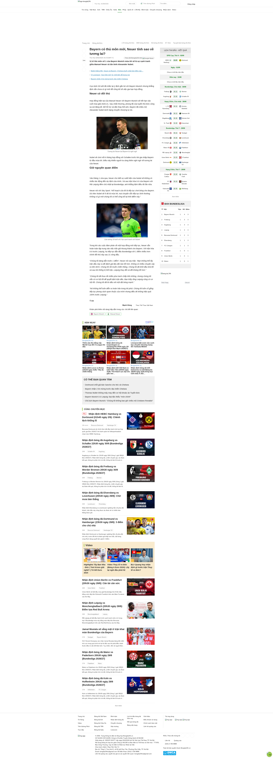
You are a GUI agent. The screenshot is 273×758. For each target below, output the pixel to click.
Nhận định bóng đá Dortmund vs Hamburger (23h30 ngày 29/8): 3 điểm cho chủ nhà (102, 522)
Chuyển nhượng (156, 10)
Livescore (114, 730)
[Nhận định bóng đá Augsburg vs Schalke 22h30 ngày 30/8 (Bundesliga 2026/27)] (141, 447)
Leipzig (105, 614)
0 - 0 (175, 147)
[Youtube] (192, 735)
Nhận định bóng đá (117, 720)
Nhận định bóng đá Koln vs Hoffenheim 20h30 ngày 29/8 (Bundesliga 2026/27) (97, 681)
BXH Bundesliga (174, 204)
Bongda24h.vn (186, 748)
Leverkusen (91, 504)
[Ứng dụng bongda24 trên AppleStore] (186, 720)
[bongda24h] (79, 9)
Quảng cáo (177, 740)
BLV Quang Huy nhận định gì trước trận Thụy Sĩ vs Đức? (141, 567)
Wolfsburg (185, 188)
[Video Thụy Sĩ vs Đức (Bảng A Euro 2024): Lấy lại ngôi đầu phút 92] (118, 555)
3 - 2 (175, 138)
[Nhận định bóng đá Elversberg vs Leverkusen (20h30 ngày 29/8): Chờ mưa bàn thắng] (141, 499)
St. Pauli (166, 123)
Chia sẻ (187, 282)
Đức (119, 10)
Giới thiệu (147, 716)
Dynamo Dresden (184, 183)
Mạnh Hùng (127, 305)
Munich (167, 133)
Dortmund (185, 60)
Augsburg (102, 451)
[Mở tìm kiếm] (179, 4)
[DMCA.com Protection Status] (169, 755)
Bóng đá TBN (98, 726)
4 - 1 (175, 91)
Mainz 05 (166, 147)
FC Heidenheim (165, 183)
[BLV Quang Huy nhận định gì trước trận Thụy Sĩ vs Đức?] (142, 555)
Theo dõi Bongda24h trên (134, 58)
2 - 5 (175, 188)
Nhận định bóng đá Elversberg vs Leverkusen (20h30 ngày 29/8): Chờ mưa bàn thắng (101, 496)
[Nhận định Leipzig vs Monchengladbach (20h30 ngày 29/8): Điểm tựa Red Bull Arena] (141, 610)
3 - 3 (175, 157)
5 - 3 (175, 181)
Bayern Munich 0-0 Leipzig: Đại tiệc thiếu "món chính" (108, 397)
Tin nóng (85, 10)
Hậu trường (114, 726)
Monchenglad (186, 152)
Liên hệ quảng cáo (150, 726)
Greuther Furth (184, 175)
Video (174, 10)
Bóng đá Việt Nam (100, 716)
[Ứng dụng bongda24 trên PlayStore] (178, 720)
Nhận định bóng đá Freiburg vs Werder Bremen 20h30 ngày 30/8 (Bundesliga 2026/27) (100, 469)
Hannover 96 (186, 113)
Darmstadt (166, 113)
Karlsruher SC (166, 190)
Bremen (99, 478)
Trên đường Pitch (149, 3)
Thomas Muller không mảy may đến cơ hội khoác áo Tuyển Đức (112, 393)
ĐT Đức (168, 43)
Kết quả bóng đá (132, 722)
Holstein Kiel (186, 118)
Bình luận (145, 10)
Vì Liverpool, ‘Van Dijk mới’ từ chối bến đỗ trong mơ (110, 75)
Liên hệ (167, 740)
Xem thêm (118, 706)
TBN (103, 10)
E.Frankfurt (185, 157)
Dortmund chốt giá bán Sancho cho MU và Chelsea (107, 385)
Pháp (124, 10)
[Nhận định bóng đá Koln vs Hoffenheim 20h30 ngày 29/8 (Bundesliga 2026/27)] (141, 685)
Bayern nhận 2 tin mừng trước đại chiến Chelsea (109, 79)
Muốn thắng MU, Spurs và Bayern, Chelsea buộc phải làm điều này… (117, 71)
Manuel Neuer (115, 314)
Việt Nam (93, 10)
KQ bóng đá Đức (157, 43)
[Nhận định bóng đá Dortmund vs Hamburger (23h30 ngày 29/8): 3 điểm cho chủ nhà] (141, 526)
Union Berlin (91, 588)
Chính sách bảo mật (150, 723)
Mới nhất (132, 3)
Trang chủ (81, 716)
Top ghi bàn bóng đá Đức (182, 43)
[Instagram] (187, 735)
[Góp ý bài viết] (84, 65)
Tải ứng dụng (169, 716)
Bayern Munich (99, 314)
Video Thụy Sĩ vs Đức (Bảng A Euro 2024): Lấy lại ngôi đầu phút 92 (118, 567)
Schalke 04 (91, 451)
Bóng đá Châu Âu (100, 723)
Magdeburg (165, 118)
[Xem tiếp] (175, 266)
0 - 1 (175, 113)
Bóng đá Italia (99, 730)
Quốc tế (130, 10)
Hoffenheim (91, 690)
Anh (98, 10)
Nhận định (167, 10)
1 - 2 (175, 123)
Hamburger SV (111, 425)
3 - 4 (175, 174)
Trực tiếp (81, 730)
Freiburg (90, 478)
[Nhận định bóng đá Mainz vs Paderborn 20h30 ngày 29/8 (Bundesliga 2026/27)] (141, 659)
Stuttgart (90, 637)
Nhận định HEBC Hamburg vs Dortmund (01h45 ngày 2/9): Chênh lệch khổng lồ (101, 417)
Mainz (100, 663)
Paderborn (91, 663)
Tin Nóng (81, 720)
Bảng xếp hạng (132, 725)
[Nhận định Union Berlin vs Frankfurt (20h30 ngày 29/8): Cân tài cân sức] (141, 587)
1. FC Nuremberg (165, 107)
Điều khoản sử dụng (150, 720)
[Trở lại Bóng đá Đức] (84, 70)
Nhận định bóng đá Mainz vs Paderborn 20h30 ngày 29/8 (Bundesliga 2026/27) (97, 655)
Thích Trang (164, 282)
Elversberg (102, 504)
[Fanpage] (182, 735)
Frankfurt (102, 588)
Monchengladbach (93, 614)
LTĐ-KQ (137, 10)
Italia (115, 10)
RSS (164, 736)
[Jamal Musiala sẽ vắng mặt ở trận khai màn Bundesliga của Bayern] (141, 636)
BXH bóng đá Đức (142, 43)
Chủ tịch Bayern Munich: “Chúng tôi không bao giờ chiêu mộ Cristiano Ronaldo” (119, 401)
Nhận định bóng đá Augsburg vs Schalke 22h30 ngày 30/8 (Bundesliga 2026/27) (102, 443)
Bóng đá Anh (98, 720)
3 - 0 (175, 96)
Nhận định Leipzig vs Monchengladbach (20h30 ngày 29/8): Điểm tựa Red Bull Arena (102, 606)
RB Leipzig (165, 152)
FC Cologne (102, 690)
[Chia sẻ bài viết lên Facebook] (84, 51)
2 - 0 (175, 118)
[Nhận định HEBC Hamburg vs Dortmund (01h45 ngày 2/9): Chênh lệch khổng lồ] (141, 421)
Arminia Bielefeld (184, 107)
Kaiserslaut (185, 123)
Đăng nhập (191, 4)
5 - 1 (175, 133)
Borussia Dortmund (97, 425)
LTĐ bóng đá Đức (128, 43)
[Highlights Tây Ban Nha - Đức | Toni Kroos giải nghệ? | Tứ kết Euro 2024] (95, 555)
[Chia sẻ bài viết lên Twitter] (84, 55)
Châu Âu (109, 10)
